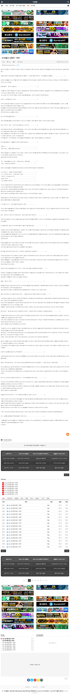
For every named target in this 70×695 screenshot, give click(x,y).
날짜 (60, 502)
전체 (3, 498)
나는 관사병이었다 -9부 (14, 547)
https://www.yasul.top (11, 65)
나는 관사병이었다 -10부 (14, 544)
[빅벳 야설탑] (18, 29)
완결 (48, 498)
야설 (28, 5)
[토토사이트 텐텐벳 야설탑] (18, 18)
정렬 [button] (67, 550)
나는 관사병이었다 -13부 (14, 535)
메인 (7, 5)
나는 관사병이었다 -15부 (14, 529)
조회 (66, 502)
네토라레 (9, 498)
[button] (66, 475)
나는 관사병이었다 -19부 (10, 490)
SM (22, 498)
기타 (43, 498)
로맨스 (37, 498)
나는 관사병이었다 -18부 (10, 492)
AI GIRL (33, 5)
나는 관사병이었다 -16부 (14, 526)
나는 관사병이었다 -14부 (14, 532)
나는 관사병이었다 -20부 (10, 488)
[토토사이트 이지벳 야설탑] (18, 40)
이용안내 (27, 687)
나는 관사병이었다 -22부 (10, 484)
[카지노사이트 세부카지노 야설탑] (52, 12)
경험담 (16, 498)
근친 (31, 498)
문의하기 (35, 687)
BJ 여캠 (12, 5)
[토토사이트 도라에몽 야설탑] (18, 51)
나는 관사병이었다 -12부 (14, 538)
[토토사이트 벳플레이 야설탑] (52, 23)
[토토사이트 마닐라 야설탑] (18, 12)
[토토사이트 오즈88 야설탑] (52, 46)
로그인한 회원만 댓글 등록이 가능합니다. (35, 445)
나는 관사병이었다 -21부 (10, 486)
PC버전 (43, 687)
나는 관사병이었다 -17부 (10, 494)
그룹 (26, 498)
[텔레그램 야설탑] (18, 35)
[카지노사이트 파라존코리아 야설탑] (52, 51)
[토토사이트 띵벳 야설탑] (18, 23)
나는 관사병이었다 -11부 (14, 541)
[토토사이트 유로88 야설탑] (18, 609)
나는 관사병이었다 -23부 (10, 482)
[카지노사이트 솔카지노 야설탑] (18, 46)
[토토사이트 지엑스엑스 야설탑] (52, 35)
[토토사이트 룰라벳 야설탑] (52, 29)
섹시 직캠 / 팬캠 (20, 5)
